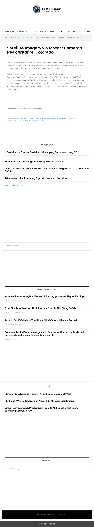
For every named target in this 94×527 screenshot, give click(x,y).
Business (19, 118)
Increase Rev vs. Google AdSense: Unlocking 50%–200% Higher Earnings (45, 296)
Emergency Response (56, 118)
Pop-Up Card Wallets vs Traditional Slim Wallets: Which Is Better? (41, 320)
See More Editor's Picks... (15, 185)
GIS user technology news (47, 9)
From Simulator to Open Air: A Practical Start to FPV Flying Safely (40, 308)
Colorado (20, 120)
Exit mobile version (47, 524)
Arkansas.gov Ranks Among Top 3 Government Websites (36, 178)
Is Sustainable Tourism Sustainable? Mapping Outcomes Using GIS (41, 152)
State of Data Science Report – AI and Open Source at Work (38, 394)
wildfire (40, 120)
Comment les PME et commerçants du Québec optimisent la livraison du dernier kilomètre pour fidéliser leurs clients (45, 333)
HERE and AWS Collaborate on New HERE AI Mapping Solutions (39, 401)
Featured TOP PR (70, 118)
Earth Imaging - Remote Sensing (35, 118)
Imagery (28, 120)
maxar (34, 120)
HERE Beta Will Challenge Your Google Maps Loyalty (34, 161)
